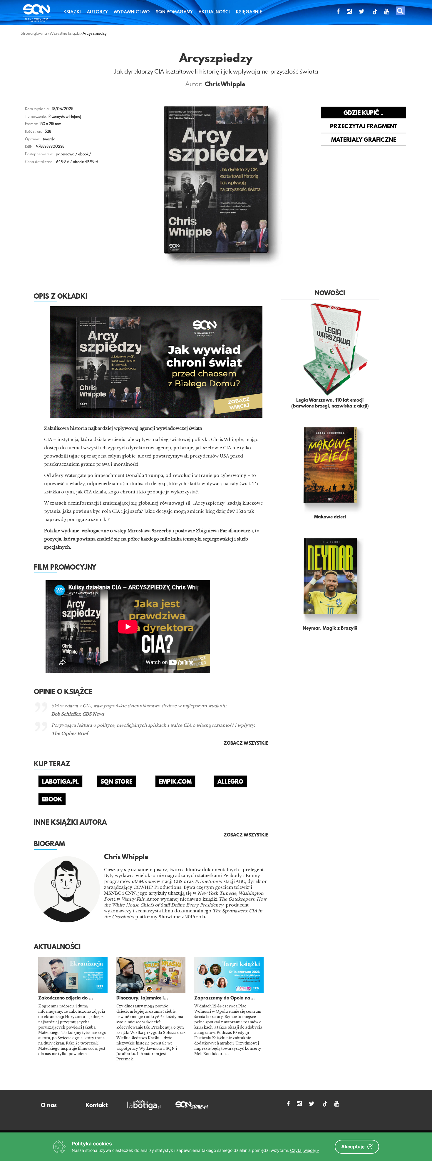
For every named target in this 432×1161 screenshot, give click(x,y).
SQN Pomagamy (174, 11)
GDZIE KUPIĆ (362, 113)
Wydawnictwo (132, 11)
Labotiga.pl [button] (60, 782)
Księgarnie (249, 11)
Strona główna (34, 33)
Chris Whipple (225, 84)
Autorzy (97, 11)
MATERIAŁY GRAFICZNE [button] (363, 140)
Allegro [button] (230, 782)
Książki (72, 11)
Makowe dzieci (330, 517)
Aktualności (214, 11)
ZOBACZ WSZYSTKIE (246, 835)
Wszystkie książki (65, 33)
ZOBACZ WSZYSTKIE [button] (246, 743)
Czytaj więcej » (304, 1150)
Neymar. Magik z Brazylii (330, 628)
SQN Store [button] (116, 782)
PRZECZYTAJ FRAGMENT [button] (363, 127)
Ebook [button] (52, 799)
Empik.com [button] (175, 782)
